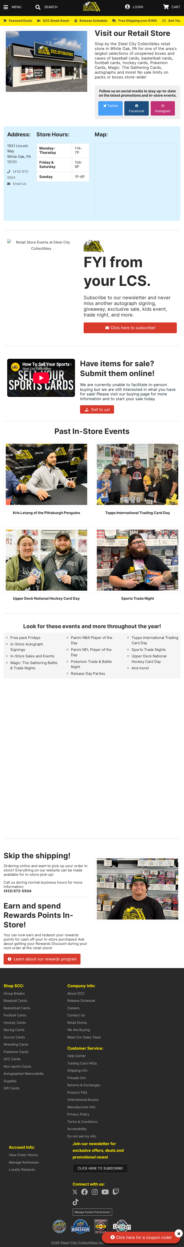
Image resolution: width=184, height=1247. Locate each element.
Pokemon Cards (16, 1052)
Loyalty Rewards (22, 1169)
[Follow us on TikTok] (77, 1203)
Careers (73, 1008)
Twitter (112, 106)
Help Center (76, 1056)
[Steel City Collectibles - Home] (92, 7)
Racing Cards (14, 1030)
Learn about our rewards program (44, 959)
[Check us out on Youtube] (106, 1193)
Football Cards (15, 1015)
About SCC (76, 993)
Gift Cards (11, 1088)
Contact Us (76, 1015)
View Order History (23, 1155)
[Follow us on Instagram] (96, 1193)
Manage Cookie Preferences (92, 1212)
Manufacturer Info (81, 1107)
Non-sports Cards (17, 1066)
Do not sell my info (81, 1136)
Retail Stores (77, 1023)
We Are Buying (78, 1030)
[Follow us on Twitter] (76, 1193)
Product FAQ (77, 1092)
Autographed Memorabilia (24, 1073)
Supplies (10, 1081)
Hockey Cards (15, 1023)
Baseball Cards (15, 1001)
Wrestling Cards (16, 1044)
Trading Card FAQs (82, 1063)
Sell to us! (100, 409)
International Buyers (82, 1100)
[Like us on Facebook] (86, 1193)
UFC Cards (12, 1059)
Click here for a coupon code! (143, 1237)
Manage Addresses (24, 1162)
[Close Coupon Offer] (179, 1233)
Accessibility (77, 1129)
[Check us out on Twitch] (117, 1193)
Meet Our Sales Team (84, 1037)
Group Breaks (14, 993)
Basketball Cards (17, 1008)
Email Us (19, 184)
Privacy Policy (78, 1114)
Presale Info (76, 1078)
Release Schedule (81, 1001)
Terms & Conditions (82, 1122)
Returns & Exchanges (83, 1085)
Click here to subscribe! (132, 327)
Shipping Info (77, 1070)
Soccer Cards (14, 1037)
